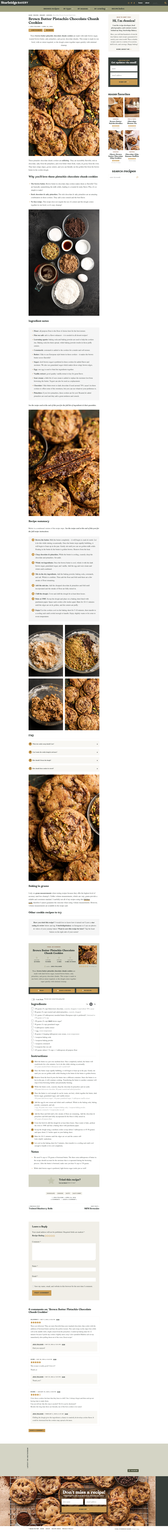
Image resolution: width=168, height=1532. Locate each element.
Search (124, 171)
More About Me (123, 49)
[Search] (137, 177)
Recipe (118, 9)
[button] (80, 966)
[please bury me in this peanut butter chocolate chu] (40, 1466)
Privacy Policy (67, 1528)
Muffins (132, 151)
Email (35, 1276)
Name (35, 1266)
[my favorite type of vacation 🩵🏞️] (84, 1453)
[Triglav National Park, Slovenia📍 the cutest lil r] (40, 1453)
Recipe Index (56, 1528)
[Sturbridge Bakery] (14, 3)
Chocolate (51, 1193)
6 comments (55, 1199)
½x (87, 1004)
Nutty (68, 1193)
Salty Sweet (77, 1193)
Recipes (35, 15)
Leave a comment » (70, 1199)
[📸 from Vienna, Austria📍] (62, 1453)
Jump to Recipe (36, 30)
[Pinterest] (131, 3)
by (67, 9)
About (147, 3)
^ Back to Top (34, 1528)
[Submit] (165, 3)
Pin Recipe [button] (49, 30)
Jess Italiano (35, 26)
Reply (58, 1319)
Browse (51, 9)
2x (95, 1004)
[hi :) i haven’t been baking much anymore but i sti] (107, 1453)
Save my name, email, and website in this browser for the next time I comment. (64, 1286)
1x (91, 1004)
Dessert (42, 15)
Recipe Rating (38, 1235)
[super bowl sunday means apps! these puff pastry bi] (129, 1453)
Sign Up (123, 82)
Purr (138, 1529)
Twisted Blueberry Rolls (40, 1208)
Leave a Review (65, 990)
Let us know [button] (63, 1182)
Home (140, 3)
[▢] (32, 1009)
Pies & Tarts (132, 119)
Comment (36, 1241)
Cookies (49, 15)
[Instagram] (128, 3)
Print (42, 990)
